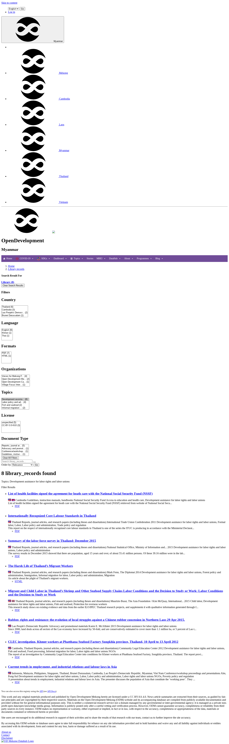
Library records (16, 269)
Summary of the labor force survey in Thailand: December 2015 (52, 540)
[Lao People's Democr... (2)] (15, 312)
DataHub (113, 258)
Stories (90, 258)
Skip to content (9, 2)
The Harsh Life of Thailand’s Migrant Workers (40, 566)
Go (22, 9)
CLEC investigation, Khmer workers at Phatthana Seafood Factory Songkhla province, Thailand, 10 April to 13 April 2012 (93, 641)
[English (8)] (7, 330)
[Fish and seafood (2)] (15, 405)
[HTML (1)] (6, 356)
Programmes (143, 258)
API (41, 691)
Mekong (63, 72)
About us (6, 732)
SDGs (44, 258)
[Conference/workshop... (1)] (15, 451)
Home (9, 258)
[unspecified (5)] (11, 422)
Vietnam (63, 202)
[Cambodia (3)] (15, 309)
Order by (6, 464)
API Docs (51, 691)
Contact (5, 735)
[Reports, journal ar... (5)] (15, 445)
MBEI (99, 258)
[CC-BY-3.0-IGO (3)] (11, 425)
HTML (18, 581)
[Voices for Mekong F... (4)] (16, 376)
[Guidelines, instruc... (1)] (15, 454)
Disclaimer (7, 738)
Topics (77, 258)
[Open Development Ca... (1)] (16, 382)
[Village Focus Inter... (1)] (16, 384)
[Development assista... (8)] (15, 399)
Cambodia (64, 98)
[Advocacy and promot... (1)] (15, 448)
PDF (17, 506)
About (127, 258)
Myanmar (58, 41)
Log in (11, 12)
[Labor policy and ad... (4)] (15, 402)
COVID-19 (25, 258)
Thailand (63, 176)
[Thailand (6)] (15, 307)
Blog (157, 258)
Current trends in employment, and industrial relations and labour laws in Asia (62, 666)
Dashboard (59, 258)
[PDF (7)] (6, 353)
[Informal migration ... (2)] (15, 408)
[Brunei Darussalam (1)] (15, 315)
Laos (61, 124)
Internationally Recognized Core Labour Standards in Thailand (52, 515)
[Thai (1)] (7, 335)
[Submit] (34, 462)
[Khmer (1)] (7, 333)
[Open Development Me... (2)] (16, 379)
